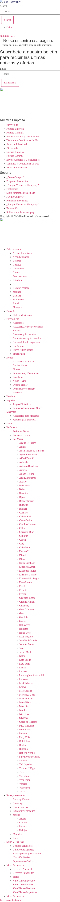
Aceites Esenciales (22, 253)
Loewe (22, 687)
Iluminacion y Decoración (26, 373)
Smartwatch (19, 353)
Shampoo (17, 307)
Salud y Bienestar (15, 841)
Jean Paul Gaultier (28, 640)
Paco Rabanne (26, 725)
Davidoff (23, 551)
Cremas (16, 272)
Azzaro (23, 481)
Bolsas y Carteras (21, 799)
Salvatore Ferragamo (29, 756)
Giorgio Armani (27, 601)
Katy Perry (24, 663)
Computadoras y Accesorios (27, 338)
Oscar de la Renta (28, 721)
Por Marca (18, 439)
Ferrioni (23, 594)
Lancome (24, 679)
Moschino (24, 706)
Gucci (22, 613)
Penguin (23, 733)
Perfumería (11, 427)
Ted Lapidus (25, 764)
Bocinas (17, 330)
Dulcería (10, 311)
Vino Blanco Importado (25, 892)
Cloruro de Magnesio (23, 849)
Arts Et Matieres (27, 477)
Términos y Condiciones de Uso (22, 140)
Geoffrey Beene (27, 597)
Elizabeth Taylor (27, 570)
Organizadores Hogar (24, 388)
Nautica (23, 710)
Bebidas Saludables (22, 845)
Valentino (24, 776)
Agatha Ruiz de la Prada (31, 450)
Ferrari (22, 590)
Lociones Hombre (22, 435)
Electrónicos (12, 319)
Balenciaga (24, 485)
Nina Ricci (24, 714)
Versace (23, 783)
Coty (21, 543)
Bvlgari (23, 508)
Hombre (10, 396)
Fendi (22, 586)
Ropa (15, 838)
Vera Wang (24, 780)
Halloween (24, 625)
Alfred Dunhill (26, 458)
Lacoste (23, 671)
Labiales (17, 295)
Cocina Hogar (20, 365)
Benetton (23, 493)
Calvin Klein (25, 516)
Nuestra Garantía (15, 132)
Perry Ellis (24, 737)
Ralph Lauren (26, 741)
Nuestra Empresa (15, 128)
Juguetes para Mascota (24, 419)
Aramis (23, 470)
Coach (22, 539)
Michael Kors (26, 698)
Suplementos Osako (23, 861)
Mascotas (11, 411)
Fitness (16, 369)
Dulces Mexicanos (22, 315)
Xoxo (22, 791)
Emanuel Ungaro (27, 574)
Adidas (22, 446)
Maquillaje (18, 299)
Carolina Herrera (27, 524)
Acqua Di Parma (27, 442)
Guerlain (23, 617)
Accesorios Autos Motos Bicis (28, 326)
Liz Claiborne (26, 683)
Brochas (17, 260)
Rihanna (23, 749)
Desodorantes (20, 276)
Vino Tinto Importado (24, 880)
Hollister (23, 628)
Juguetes (10, 400)
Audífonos (18, 322)
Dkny (22, 559)
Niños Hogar (19, 380)
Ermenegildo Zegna (29, 578)
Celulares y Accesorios (24, 334)
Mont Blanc (25, 702)
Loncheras (18, 377)
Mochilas (17, 834)
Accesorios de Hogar (23, 361)
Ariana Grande (26, 473)
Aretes (22, 818)
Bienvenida (12, 124)
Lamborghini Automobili (31, 675)
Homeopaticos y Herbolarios (27, 853)
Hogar (9, 357)
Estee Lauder (25, 582)
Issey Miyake (26, 636)
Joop (21, 648)
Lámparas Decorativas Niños (27, 408)
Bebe (21, 489)
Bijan (22, 497)
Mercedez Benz (27, 694)
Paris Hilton (25, 729)
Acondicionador (21, 257)
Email (3, 68)
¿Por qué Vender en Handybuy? (22, 185)
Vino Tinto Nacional (23, 884)
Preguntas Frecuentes (17, 181)
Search (3, 6)
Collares (23, 822)
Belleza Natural (14, 249)
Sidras (16, 876)
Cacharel (23, 512)
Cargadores (18, 346)
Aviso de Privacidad (16, 144)
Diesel (22, 555)
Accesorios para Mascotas (26, 415)
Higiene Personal (21, 288)
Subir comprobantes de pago (20, 192)
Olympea (23, 718)
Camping (17, 803)
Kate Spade (25, 659)
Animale (23, 462)
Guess (22, 621)
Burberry (23, 504)
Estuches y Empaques (24, 811)
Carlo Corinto (26, 520)
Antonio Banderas (28, 466)
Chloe (22, 528)
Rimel (16, 303)
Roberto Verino (27, 752)
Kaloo (22, 656)
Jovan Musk (25, 652)
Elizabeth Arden (27, 566)
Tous (21, 772)
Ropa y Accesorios (15, 795)
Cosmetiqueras (20, 807)
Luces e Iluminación (23, 349)
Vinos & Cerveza (15, 865)
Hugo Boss (25, 632)
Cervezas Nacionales (23, 869)
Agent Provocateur (28, 454)
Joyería (16, 814)
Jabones (17, 291)
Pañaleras (17, 392)
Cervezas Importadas (23, 872)
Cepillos (17, 264)
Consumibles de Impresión (26, 342)
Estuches (17, 280)
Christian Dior (26, 532)
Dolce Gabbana (27, 563)
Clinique (23, 535)
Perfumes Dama (21, 431)
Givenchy (24, 605)
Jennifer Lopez (26, 644)
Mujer (9, 423)
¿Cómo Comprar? (15, 177)
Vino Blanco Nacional (24, 888)
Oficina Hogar (20, 384)
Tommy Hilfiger (27, 768)
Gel (14, 284)
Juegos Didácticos (22, 404)
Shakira (23, 760)
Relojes (23, 830)
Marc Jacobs (25, 690)
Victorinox (24, 787)
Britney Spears (26, 501)
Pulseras (23, 826)
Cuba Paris (24, 547)
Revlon (23, 745)
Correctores (18, 268)
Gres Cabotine (26, 609)
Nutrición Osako (21, 857)
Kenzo (22, 667)
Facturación (12, 189)
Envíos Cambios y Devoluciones (23, 136)
